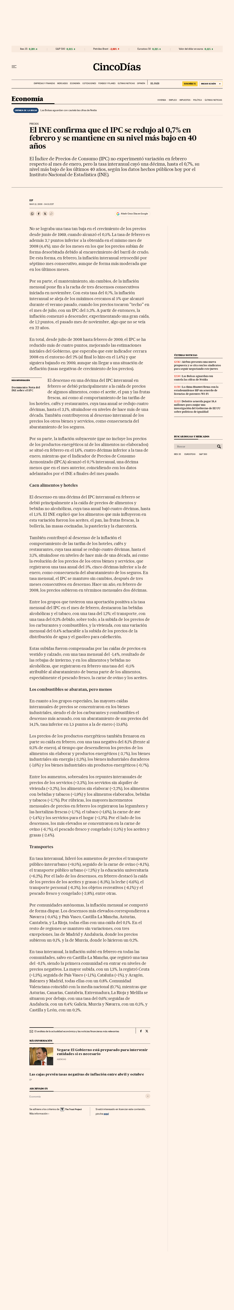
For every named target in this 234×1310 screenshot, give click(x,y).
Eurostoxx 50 (144, 49)
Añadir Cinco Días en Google (134, 213)
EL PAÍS (153, 82)
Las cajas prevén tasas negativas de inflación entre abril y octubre (86, 1074)
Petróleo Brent (100, 49)
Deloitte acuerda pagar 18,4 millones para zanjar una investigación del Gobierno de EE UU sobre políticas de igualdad (197, 406)
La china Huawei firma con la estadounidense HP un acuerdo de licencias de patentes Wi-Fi (196, 390)
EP (31, 200)
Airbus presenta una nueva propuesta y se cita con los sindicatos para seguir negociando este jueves (197, 365)
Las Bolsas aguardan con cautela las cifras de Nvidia (68, 110)
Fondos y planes (106, 83)
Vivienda (161, 100)
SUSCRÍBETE (190, 83)
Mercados (62, 83)
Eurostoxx (189, 454)
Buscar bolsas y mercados (191, 436)
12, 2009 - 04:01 (41, 204)
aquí (106, 1113)
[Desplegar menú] (14, 66)
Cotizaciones (89, 83)
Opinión (141, 83)
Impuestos (185, 100)
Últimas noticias (126, 83)
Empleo (173, 100)
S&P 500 (60, 49)
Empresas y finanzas (44, 83)
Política (197, 100)
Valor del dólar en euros (191, 49)
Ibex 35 (23, 49)
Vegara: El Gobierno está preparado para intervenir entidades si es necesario (102, 1052)
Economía (75, 83)
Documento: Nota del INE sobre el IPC (26, 389)
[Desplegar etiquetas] (147, 1096)
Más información (38, 1113)
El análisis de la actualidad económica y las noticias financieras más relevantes (77, 1031)
